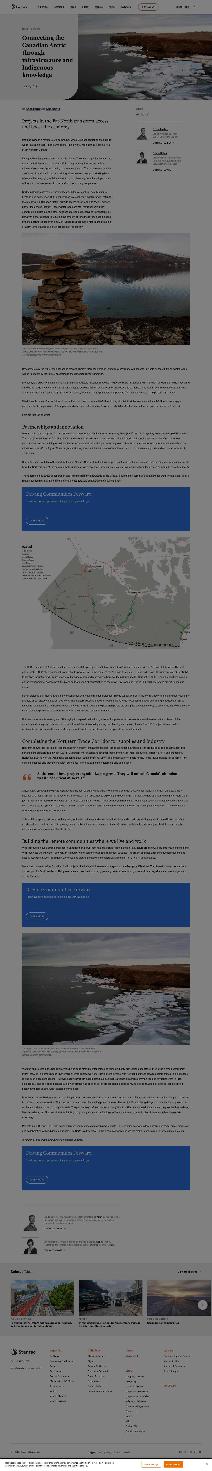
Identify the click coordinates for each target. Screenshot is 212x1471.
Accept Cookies (173, 1464)
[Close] (207, 1464)
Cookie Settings (151, 1464)
